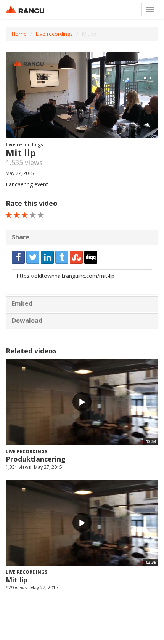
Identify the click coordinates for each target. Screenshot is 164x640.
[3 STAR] (25, 215)
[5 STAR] (41, 215)
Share (20, 237)
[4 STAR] (33, 215)
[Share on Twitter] (32, 257)
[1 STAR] (9, 215)
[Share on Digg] (90, 257)
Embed (22, 303)
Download (27, 320)
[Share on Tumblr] (61, 257)
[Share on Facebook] (18, 257)
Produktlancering (36, 459)
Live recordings (54, 33)
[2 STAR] (17, 215)
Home (19, 33)
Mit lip (16, 579)
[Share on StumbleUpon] (76, 257)
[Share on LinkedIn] (47, 257)
